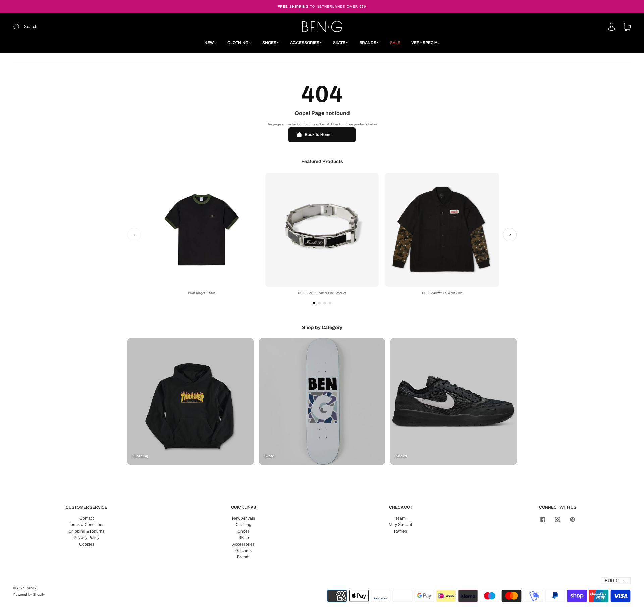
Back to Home (318, 134)
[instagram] (557, 519)
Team (400, 518)
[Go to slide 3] (324, 303)
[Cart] (627, 27)
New (209, 42)
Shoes (269, 42)
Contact (86, 518)
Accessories (304, 42)
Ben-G (31, 588)
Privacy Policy (86, 537)
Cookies (86, 544)
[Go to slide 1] (314, 303)
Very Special (425, 42)
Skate (339, 42)
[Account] (611, 27)
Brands (367, 42)
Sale (395, 42)
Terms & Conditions (86, 524)
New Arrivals (243, 518)
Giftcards (243, 550)
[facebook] (542, 519)
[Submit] (61, 26)
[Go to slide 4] (330, 303)
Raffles (400, 531)
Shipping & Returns (86, 531)
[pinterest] (572, 519)
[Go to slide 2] (319, 303)
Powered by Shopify (29, 594)
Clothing (238, 42)
